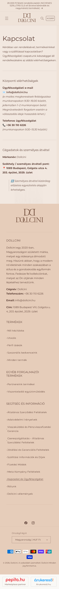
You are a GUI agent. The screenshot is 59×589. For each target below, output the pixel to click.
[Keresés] (42, 18)
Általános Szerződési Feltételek (27, 412)
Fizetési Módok (16, 464)
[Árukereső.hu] (43, 580)
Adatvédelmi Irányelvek (22, 419)
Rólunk (11, 486)
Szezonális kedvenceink (22, 352)
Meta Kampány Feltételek (23, 471)
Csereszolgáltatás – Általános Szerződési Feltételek (25, 440)
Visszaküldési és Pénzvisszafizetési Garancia (29, 429)
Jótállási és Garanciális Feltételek (28, 449)
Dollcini (14, 563)
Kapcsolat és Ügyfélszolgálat (25, 479)
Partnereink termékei (21, 384)
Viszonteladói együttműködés (26, 391)
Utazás (11, 338)
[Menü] (6, 18)
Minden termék (17, 360)
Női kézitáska (15, 330)
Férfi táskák (14, 345)
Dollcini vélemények (20, 493)
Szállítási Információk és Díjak (26, 457)
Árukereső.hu (43, 584)
